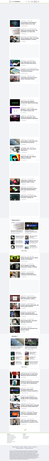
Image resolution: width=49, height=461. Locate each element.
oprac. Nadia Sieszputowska (31, 28)
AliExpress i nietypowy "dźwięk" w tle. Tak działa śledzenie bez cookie (29, 414)
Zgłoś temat (35, 446)
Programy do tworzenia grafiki (11, 441)
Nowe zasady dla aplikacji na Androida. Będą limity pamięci (29, 102)
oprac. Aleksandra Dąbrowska (32, 36)
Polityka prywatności (20, 448)
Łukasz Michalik (32, 359)
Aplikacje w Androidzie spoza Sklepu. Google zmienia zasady (34, 241)
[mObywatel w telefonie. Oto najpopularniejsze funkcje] (15, 181)
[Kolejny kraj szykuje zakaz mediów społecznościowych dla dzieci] (15, 314)
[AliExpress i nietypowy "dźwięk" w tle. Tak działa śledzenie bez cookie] (15, 414)
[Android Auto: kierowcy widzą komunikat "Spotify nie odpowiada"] (15, 197)
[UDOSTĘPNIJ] (38, 26)
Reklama (30, 446)
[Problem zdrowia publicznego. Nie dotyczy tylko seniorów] (15, 306)
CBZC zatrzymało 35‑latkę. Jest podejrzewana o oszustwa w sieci (29, 421)
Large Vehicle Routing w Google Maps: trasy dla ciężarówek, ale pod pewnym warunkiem (31, 347)
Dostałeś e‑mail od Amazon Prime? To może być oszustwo (30, 70)
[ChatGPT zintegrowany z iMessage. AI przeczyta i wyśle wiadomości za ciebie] (15, 406)
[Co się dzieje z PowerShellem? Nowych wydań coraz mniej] (15, 23)
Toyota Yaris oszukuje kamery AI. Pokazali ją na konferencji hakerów (34, 362)
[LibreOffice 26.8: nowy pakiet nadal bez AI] (15, 150)
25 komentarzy (24, 276)
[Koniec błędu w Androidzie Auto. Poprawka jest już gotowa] (15, 142)
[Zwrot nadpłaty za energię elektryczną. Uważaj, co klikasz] (13, 242)
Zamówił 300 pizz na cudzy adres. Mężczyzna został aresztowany (29, 374)
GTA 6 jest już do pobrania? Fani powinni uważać (29, 329)
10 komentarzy (24, 152)
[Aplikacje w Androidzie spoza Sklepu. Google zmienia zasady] (27, 242)
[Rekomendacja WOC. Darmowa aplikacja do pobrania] (13, 247)
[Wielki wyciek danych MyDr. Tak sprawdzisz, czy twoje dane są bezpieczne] (15, 31)
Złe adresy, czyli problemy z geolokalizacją (33, 357)
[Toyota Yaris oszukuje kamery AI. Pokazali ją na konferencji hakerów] (27, 363)
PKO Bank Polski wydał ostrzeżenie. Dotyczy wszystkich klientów (31, 231)
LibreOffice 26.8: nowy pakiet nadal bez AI (28, 149)
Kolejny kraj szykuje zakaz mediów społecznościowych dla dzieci (29, 314)
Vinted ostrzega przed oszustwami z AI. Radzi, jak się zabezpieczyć (30, 382)
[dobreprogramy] (17, 1)
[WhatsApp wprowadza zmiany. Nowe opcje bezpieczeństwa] (15, 189)
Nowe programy (9, 442)
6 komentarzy (24, 33)
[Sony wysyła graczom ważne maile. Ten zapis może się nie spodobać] (15, 63)
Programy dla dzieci (9, 440)
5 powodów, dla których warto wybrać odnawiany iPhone (29, 78)
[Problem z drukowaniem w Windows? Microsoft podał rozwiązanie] (15, 274)
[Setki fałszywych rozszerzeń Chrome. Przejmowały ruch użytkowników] (27, 247)
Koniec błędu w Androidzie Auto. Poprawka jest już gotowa (29, 141)
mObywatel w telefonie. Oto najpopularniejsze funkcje (28, 181)
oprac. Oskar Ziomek (30, 107)
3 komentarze (24, 144)
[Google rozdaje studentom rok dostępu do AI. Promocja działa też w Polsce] (15, 398)
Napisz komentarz (25, 25)
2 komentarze (24, 400)
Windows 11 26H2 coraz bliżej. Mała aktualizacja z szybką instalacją (28, 299)
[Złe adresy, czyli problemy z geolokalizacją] (27, 358)
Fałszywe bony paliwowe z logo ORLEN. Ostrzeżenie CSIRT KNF (19, 362)
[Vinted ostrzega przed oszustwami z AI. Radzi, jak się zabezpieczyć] (15, 382)
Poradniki (24, 435)
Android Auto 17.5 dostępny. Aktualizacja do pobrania (18, 357)
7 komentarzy (24, 104)
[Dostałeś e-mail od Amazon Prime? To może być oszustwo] (15, 71)
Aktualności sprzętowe (26, 436)
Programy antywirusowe (10, 439)
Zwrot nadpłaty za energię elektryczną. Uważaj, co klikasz (19, 241)
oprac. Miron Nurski (30, 403)
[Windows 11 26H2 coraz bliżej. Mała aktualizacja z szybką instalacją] (15, 298)
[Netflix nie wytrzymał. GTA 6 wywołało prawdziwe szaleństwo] (15, 118)
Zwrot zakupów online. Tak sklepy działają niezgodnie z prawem (30, 38)
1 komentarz (24, 41)
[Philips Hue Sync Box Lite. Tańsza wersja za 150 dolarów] (15, 259)
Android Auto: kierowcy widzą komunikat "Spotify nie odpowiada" (28, 197)
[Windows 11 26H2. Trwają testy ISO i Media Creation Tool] (15, 110)
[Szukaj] (26, 1)
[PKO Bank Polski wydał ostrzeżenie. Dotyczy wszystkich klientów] (31, 226)
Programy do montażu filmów (11, 438)
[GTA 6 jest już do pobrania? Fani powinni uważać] (15, 329)
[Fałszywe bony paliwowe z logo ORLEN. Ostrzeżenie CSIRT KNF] (13, 363)
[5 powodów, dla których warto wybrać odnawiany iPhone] (15, 78)
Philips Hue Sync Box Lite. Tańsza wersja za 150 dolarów (29, 258)
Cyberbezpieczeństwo (26, 437)
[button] (38, 1)
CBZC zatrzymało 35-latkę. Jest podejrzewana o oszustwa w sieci (33, 237)
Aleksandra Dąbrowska (31, 303)
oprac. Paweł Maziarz (30, 60)
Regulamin (26, 446)
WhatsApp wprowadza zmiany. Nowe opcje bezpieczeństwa (29, 189)
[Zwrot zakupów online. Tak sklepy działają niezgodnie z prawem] (15, 39)
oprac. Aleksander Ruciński (29, 349)
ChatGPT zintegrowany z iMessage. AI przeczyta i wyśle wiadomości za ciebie (30, 406)
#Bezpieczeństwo (15, 220)
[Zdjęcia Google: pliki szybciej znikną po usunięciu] (15, 157)
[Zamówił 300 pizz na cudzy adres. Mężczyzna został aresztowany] (15, 375)
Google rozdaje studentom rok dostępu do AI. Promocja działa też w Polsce (30, 399)
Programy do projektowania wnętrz (11, 437)
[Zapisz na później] (36, 26)
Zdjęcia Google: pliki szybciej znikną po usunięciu (28, 157)
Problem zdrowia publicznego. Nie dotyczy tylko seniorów (30, 305)
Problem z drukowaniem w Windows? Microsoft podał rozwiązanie (28, 275)
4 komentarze (24, 199)
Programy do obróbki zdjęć (10, 435)
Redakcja (21, 446)
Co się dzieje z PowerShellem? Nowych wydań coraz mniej (28, 23)
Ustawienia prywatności (29, 448)
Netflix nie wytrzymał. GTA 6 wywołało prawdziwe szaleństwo (29, 117)
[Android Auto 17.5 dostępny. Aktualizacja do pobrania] (13, 358)
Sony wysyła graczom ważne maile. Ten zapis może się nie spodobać (28, 63)
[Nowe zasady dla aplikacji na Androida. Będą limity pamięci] (15, 102)
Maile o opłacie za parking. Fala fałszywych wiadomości (33, 353)
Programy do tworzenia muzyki (11, 436)
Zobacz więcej (24, 250)
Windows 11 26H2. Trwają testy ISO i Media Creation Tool (29, 110)
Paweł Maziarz (29, 380)
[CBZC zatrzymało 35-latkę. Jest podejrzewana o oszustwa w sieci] (27, 237)
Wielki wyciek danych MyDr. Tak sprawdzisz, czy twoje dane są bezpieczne (29, 31)
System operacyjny (25, 438)
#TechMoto (14, 336)
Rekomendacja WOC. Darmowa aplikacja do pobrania (19, 246)
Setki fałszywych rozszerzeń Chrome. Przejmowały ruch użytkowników (33, 246)
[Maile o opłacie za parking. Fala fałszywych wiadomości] (27, 354)
